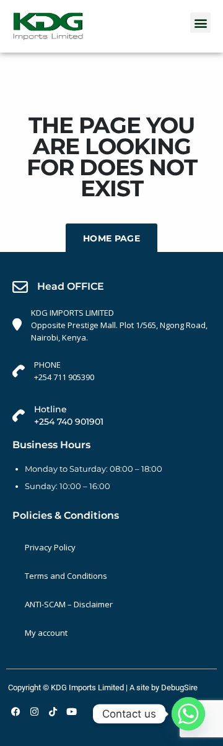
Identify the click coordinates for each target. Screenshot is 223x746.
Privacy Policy (50, 547)
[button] (200, 22)
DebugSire (179, 687)
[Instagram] (34, 712)
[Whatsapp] (188, 714)
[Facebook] (15, 712)
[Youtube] (71, 712)
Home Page (111, 238)
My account (46, 632)
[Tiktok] (52, 712)
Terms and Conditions (66, 575)
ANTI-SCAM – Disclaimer (69, 604)
